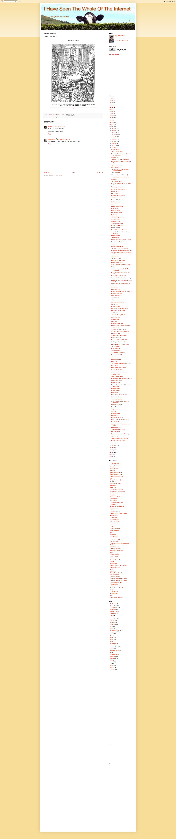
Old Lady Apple (115, 319)
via (73, 108)
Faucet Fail (114, 361)
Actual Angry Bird (115, 172)
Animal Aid (112, 470)
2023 (111, 103)
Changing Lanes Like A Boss (118, 329)
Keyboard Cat (113, 611)
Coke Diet (113, 244)
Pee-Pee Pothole (115, 431)
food (111, 628)
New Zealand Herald (115, 538)
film (111, 626)
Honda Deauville (115, 306)
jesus (111, 639)
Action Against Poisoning (116, 465)
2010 (111, 450)
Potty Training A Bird (116, 359)
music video (113, 643)
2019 (111, 111)
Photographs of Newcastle (116, 550)
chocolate (112, 622)
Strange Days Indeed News (117, 573)
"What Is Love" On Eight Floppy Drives (120, 264)
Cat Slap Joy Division (116, 404)
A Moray (113, 300)
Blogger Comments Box (117, 206)
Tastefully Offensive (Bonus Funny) (118, 578)
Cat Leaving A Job (115, 221)
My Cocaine (114, 214)
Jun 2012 (114, 141)
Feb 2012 (114, 443)
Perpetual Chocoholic (115, 548)
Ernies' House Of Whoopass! (117, 496)
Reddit (111, 552)
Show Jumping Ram (116, 295)
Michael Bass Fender (116, 397)
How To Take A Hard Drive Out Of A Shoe (121, 291)
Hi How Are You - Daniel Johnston (118, 513)
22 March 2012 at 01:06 (64, 139)
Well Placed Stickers (116, 399)
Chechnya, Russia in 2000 (118, 195)
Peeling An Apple (115, 388)
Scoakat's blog (113, 563)
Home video (113, 609)
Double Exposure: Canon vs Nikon (120, 344)
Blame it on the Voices (115, 483)
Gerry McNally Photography (117, 506)
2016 (111, 118)
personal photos (114, 647)
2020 (111, 109)
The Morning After (115, 346)
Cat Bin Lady (113, 604)
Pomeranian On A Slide (117, 355)
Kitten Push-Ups (115, 193)
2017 (111, 115)
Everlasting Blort (114, 498)
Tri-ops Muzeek (114, 591)
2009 (111, 452)
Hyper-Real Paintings (116, 165)
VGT (111, 595)
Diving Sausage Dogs (116, 293)
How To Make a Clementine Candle (120, 394)
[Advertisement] (120, 73)
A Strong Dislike (115, 237)
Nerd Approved (114, 536)
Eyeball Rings (114, 415)
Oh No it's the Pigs (115, 390)
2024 (111, 100)
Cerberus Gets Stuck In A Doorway (119, 438)
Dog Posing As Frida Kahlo (118, 310)
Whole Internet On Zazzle (116, 597)
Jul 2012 (114, 139)
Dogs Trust (112, 495)
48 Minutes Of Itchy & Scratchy (118, 315)
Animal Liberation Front (116, 472)
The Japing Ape (114, 584)
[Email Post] (63, 114)
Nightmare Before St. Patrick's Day (119, 340)
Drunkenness (113, 607)
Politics (112, 615)
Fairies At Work (115, 287)
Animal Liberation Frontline (116, 474)
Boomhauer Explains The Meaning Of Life (121, 250)
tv (110, 663)
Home (73, 172)
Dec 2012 (114, 128)
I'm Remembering (114, 519)
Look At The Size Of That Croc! (118, 372)
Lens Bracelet (114, 392)
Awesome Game (115, 219)
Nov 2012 (114, 130)
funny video (113, 632)
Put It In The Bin (115, 191)
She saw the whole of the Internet (118, 565)
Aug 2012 (114, 137)
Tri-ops (111, 589)
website (112, 667)
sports (111, 660)
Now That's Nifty (114, 541)
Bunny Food (113, 487)
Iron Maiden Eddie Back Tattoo (119, 242)
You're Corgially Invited (117, 151)
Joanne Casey (52, 114)
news (111, 645)
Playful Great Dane (116, 337)
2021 (111, 107)
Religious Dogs (115, 409)
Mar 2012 (114, 147)
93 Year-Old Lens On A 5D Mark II (119, 308)
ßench (111, 569)
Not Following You (115, 202)
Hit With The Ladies (116, 382)
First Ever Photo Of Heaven (118, 370)
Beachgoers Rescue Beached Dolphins (121, 434)
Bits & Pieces (113, 482)
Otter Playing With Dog (117, 323)
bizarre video (113, 619)
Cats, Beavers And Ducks (116, 489)
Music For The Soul (115, 528)
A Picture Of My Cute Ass (117, 217)
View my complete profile (121, 40)
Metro (111, 526)
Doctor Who (113, 605)
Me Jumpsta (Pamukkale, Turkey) (119, 342)
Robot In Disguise (114, 554)
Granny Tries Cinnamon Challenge (120, 177)
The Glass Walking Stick (116, 582)
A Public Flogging (114, 463)
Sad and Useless (114, 558)
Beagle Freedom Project (116, 480)
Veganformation (114, 593)
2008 (111, 454)
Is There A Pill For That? (117, 225)
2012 (111, 126)
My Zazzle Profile (115, 210)
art (48, 117)
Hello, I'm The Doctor (115, 511)
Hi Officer (113, 204)
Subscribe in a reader (114, 54)
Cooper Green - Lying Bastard (117, 491)
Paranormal (59, 117)
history (54, 117)
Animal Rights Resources (116, 476)
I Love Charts (113, 517)
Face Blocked (113, 500)
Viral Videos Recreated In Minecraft (120, 159)
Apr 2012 (114, 145)
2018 (111, 113)
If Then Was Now (115, 317)
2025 (111, 98)
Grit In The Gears (114, 508)
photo (111, 648)
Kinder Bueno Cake (116, 427)
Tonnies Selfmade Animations (117, 588)
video (111, 665)
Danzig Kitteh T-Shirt (116, 212)
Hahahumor (113, 510)
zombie (112, 669)
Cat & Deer (114, 179)
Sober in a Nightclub (115, 567)
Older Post (100, 172)
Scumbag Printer (115, 227)
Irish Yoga (113, 411)
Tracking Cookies (115, 297)
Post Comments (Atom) (56, 175)
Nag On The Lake (114, 530)
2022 (111, 105)
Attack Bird (114, 321)
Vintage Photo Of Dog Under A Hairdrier (121, 239)
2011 (111, 448)
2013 (111, 124)
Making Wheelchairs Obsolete (118, 276)
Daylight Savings (115, 235)
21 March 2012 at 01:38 (59, 126)
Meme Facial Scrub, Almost (118, 260)
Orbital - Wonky (115, 149)
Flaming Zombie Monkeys (116, 502)
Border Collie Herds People (118, 440)
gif (110, 635)
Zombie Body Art (115, 289)
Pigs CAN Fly (114, 436)
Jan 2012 (114, 445)
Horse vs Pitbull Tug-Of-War (118, 200)
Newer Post (47, 172)
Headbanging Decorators (117, 187)
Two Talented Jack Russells (118, 352)
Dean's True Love (115, 407)
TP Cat (113, 197)
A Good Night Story (116, 350)
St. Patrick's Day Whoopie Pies (119, 335)
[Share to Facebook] (72, 115)
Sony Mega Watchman (117, 223)
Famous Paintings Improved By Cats (120, 419)
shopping (112, 658)
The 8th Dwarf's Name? (117, 181)
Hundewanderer (114, 515)
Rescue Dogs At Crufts (117, 262)
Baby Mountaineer (116, 167)
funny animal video (114, 630)
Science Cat (114, 304)
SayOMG (112, 561)
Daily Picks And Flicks (115, 493)
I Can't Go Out (114, 208)
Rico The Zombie (115, 421)
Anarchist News (114, 468)
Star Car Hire (113, 571)
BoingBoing (113, 485)
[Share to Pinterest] (74, 115)
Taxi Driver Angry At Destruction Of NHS (121, 363)
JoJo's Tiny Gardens (115, 521)
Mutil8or (50, 126)
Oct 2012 (114, 132)
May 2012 (114, 143)
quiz (111, 652)
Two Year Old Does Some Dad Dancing (121, 278)
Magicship (112, 525)
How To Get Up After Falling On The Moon (121, 378)
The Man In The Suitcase (116, 586)
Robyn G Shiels (114, 556)
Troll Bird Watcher (115, 312)
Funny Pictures (113, 504)
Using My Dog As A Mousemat (118, 367)
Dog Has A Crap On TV (117, 417)
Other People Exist (114, 546)
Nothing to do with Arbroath (116, 539)
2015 (111, 120)
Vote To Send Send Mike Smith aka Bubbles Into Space (120, 170)
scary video (113, 656)
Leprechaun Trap (115, 333)
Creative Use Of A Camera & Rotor (119, 357)
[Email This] (67, 115)
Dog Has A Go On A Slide (117, 302)
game (111, 634)
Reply (49, 134)
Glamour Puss (114, 157)
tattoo (111, 662)
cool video (112, 624)
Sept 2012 (114, 134)
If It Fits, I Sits (114, 365)
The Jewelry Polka (116, 258)
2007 (111, 456)
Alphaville (112, 467)
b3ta (111, 478)
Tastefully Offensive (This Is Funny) (118, 580)
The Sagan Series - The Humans (119, 248)
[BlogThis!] (69, 115)
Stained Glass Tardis (116, 380)
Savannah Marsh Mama (116, 559)
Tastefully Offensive (115, 576)
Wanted (113, 266)
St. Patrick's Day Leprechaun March (120, 331)
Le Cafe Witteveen (114, 523)
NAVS (111, 532)
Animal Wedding (115, 413)
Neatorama (113, 534)
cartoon (51, 117)
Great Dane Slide (115, 374)
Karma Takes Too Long (117, 246)
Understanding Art (115, 348)
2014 (111, 122)
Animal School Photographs (118, 429)
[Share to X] (70, 115)
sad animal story (114, 654)
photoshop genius (114, 650)
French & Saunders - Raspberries (119, 229)
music (111, 641)
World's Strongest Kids (117, 376)
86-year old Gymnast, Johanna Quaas (120, 175)
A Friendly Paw (115, 256)
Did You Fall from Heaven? (118, 189)
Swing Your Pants (114, 574)
